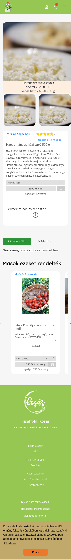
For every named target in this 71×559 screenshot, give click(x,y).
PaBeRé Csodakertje (27, 274)
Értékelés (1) (57, 139)
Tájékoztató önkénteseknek (34, 508)
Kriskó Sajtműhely (20, 134)
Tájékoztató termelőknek (35, 502)
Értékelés (45, 241)
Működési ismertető (34, 515)
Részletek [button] (10, 543)
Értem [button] (35, 552)
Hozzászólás (43, 139)
